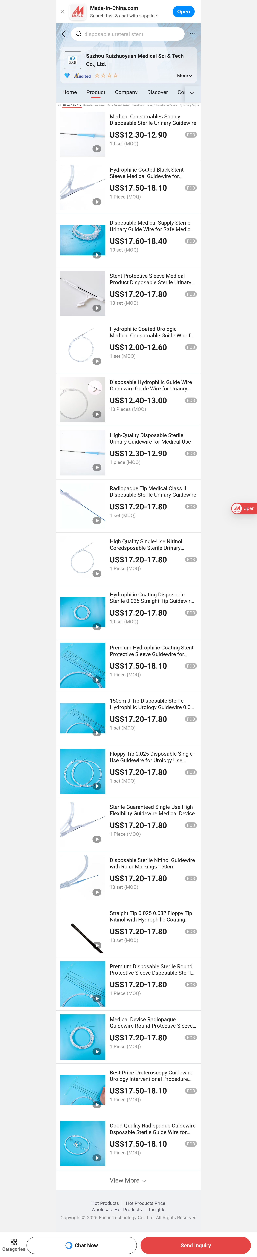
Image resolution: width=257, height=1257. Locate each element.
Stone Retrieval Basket (118, 105)
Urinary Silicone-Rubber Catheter (162, 105)
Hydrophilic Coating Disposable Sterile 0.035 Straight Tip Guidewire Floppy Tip (151, 601)
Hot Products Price (145, 1203)
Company (126, 92)
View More (125, 1180)
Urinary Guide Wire (72, 105)
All (59, 105)
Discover (157, 92)
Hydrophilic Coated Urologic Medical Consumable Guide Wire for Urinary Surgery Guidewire (152, 335)
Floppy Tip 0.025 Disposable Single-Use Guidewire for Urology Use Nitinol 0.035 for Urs (152, 760)
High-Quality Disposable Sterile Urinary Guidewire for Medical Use (150, 438)
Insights (157, 1209)
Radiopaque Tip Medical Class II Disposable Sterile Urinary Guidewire (153, 491)
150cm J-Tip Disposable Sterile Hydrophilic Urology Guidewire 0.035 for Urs (153, 707)
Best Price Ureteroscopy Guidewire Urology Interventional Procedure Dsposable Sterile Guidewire (151, 1079)
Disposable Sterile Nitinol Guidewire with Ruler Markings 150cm (152, 863)
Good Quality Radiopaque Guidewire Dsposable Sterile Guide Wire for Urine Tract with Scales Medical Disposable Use (153, 1135)
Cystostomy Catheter (190, 105)
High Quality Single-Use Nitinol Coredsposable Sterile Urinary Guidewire (146, 547)
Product (95, 92)
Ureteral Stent (138, 105)
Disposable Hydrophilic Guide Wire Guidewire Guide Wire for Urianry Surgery (151, 388)
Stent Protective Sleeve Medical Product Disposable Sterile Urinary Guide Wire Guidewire (150, 282)
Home (69, 92)
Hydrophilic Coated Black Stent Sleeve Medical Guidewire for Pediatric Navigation (147, 176)
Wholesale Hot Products (116, 1209)
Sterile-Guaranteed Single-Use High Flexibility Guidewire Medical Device (152, 810)
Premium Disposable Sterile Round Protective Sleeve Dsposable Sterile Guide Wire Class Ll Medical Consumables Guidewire (152, 975)
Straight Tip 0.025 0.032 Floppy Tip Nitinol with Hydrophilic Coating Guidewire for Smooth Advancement (153, 919)
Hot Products (105, 1203)
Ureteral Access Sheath (94, 105)
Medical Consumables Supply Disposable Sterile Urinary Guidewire (153, 119)
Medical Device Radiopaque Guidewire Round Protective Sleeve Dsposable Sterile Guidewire (151, 1026)
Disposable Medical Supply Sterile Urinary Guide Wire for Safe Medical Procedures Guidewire (152, 229)
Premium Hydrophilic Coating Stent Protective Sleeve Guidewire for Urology (152, 654)
